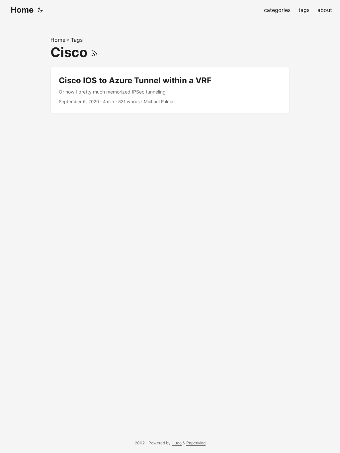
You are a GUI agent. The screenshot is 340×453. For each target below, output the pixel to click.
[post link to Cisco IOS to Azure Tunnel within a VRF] (170, 90)
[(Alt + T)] (40, 10)
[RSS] (94, 52)
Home (22, 10)
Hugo (177, 442)
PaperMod (196, 442)
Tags (77, 39)
